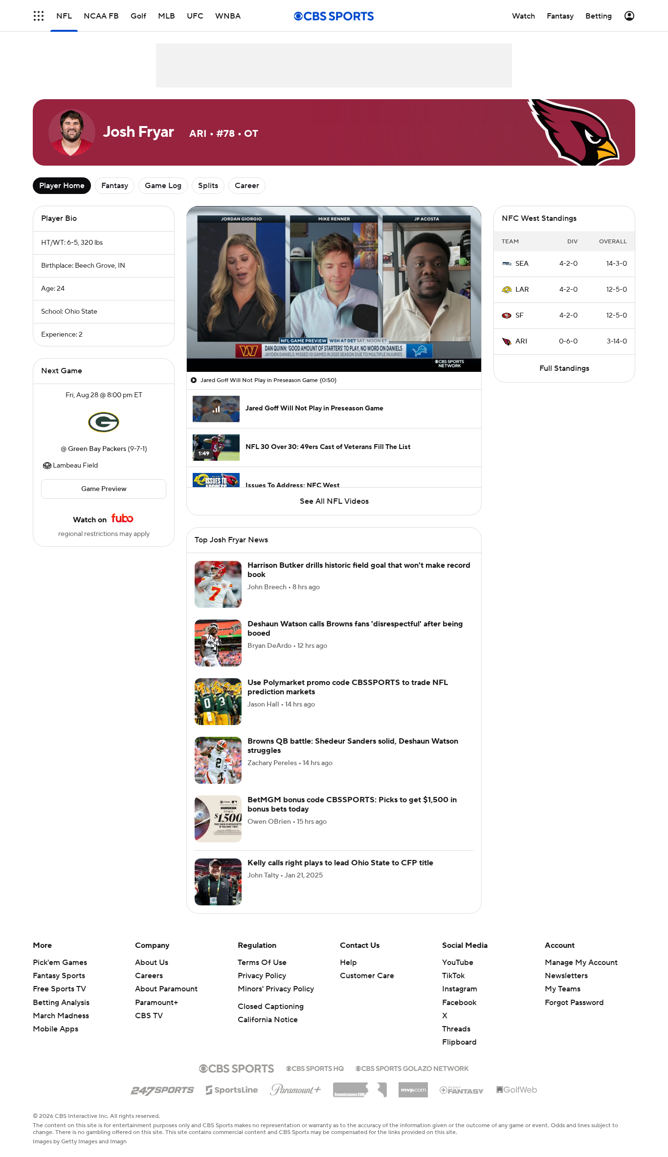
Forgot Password (574, 1002)
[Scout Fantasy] (462, 1089)
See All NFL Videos (334, 501)
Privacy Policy (262, 976)
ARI (521, 341)
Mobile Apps (55, 1029)
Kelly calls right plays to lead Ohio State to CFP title (340, 863)
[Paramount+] (295, 1088)
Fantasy (114, 186)
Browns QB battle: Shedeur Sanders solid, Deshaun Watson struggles (352, 745)
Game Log (163, 186)
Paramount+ (156, 1002)
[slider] (334, 343)
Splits (208, 186)
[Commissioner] (360, 1086)
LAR (522, 289)
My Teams (562, 989)
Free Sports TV (59, 989)
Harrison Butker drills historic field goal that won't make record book (358, 569)
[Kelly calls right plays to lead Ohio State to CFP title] (218, 881)
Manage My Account (581, 962)
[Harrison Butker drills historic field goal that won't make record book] (218, 584)
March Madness (61, 1016)
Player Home (62, 186)
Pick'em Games (60, 962)
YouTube (457, 962)
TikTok (453, 976)
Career (247, 186)
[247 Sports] (162, 1088)
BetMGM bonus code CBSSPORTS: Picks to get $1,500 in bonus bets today (352, 804)
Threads (456, 1029)
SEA (522, 263)
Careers (149, 976)
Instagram (459, 989)
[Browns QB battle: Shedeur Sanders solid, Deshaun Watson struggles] (218, 760)
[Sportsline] (232, 1088)
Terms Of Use (262, 962)
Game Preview (104, 489)
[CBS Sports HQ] (315, 1067)
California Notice (268, 1020)
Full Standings (564, 368)
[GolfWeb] (516, 1090)
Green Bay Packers (97, 449)
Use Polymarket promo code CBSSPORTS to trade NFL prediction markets (347, 687)
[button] (38, 16)
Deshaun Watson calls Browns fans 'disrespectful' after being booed (355, 628)
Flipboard (459, 1042)
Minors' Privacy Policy (276, 989)
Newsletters (566, 976)
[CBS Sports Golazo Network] (412, 1067)
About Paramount (166, 989)
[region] (334, 289)
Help (348, 962)
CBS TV (149, 1016)
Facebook (459, 1002)
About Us (151, 962)
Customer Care (367, 976)
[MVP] (413, 1086)
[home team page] (103, 422)
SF (519, 315)
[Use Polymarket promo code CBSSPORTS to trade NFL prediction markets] (218, 701)
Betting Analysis (61, 1002)
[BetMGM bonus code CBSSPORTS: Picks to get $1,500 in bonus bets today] (218, 818)
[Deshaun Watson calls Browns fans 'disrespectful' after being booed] (218, 643)
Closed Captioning (271, 1006)
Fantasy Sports (59, 976)
